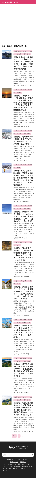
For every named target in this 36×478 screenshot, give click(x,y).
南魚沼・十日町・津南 (23, 54)
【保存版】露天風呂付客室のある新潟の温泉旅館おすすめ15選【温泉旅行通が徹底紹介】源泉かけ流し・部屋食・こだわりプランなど (23, 370)
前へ (14, 436)
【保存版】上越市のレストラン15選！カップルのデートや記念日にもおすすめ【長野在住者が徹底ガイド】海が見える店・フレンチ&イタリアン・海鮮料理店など (23, 103)
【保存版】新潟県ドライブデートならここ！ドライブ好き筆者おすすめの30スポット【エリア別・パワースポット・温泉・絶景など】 (23, 331)
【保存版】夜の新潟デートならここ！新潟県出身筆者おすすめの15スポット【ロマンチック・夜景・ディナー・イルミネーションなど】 (23, 254)
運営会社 (10, 459)
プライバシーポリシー (22, 459)
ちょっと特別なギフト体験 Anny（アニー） (18, 464)
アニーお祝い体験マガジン (9, 2)
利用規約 (23, 462)
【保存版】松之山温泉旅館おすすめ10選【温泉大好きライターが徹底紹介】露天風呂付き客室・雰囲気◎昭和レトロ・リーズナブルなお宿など (23, 409)
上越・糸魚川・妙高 (20, 51)
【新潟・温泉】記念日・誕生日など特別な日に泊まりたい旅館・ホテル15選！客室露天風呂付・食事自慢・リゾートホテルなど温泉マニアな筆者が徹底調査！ (23, 178)
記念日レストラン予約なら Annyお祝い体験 (18, 466)
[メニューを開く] (33, 2)
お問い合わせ (14, 462)
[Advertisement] (18, 23)
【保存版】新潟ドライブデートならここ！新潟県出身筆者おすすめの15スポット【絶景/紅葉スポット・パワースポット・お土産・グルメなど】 (24, 293)
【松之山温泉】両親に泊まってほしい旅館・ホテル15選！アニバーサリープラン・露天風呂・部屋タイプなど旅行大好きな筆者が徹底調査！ (23, 63)
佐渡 (18, 167)
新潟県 (19, 92)
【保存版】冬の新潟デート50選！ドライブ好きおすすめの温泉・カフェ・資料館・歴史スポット (23, 140)
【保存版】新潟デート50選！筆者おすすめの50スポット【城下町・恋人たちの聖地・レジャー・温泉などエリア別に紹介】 (23, 216)
